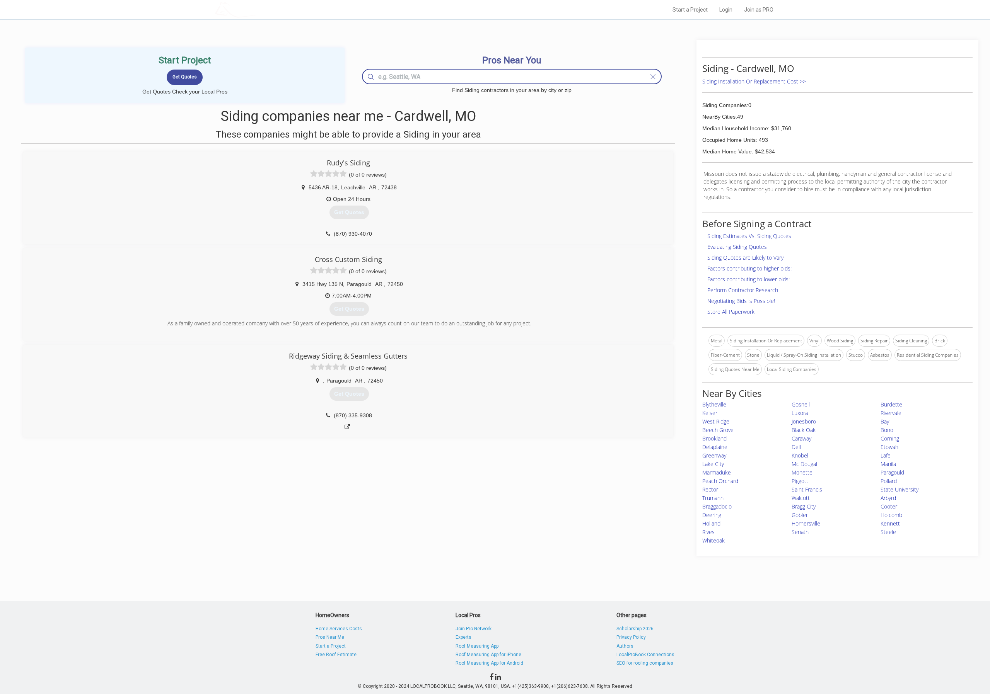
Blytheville (714, 404)
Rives (708, 532)
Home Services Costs (339, 628)
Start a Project (690, 10)
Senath (800, 532)
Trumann (713, 498)
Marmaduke (716, 472)
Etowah (889, 447)
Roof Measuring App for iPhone (488, 654)
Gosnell (801, 404)
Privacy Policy (631, 637)
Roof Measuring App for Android (489, 663)
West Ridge (715, 421)
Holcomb (891, 515)
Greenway (714, 455)
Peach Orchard (720, 481)
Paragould (892, 472)
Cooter (889, 506)
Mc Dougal (804, 464)
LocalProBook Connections (645, 654)
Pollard (889, 481)
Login (725, 10)
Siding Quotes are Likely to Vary (745, 257)
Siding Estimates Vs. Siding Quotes (749, 236)
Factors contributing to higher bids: (749, 268)
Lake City (713, 464)
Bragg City (804, 506)
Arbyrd (888, 498)
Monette (802, 472)
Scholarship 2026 (635, 628)
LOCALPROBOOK (259, 9)
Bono (887, 430)
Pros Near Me (330, 637)
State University (899, 489)
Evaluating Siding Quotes (737, 246)
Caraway (801, 438)
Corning (890, 438)
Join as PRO (758, 10)
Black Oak (804, 430)
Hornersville (806, 523)
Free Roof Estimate (336, 654)
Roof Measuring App (477, 646)
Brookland (714, 438)
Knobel (800, 455)
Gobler (800, 515)
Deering (711, 515)
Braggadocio (717, 506)
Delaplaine (714, 447)
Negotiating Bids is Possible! (741, 300)
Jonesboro (804, 421)
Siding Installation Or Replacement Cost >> (754, 81)
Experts (463, 637)
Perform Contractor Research (742, 290)
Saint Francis (807, 489)
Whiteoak (713, 540)
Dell (796, 447)
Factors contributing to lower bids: (748, 279)
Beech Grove (718, 430)
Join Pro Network (474, 628)
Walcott (801, 498)
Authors (624, 646)
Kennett (890, 523)
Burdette (891, 404)
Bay (885, 421)
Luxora (800, 413)
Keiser (709, 413)
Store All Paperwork (730, 311)
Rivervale (891, 413)
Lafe (886, 455)
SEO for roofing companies (644, 663)
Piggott (800, 481)
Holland (711, 523)
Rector (710, 489)
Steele (888, 532)
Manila (888, 464)
